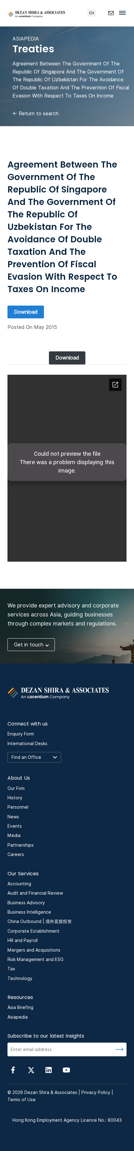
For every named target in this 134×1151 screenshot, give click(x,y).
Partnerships (20, 845)
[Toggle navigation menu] (124, 12)
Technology (19, 978)
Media (14, 835)
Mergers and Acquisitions (33, 950)
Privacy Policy (95, 1092)
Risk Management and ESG (35, 959)
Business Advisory (26, 902)
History (14, 797)
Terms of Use (21, 1099)
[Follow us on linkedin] (48, 1070)
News (13, 816)
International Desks (27, 743)
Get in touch (28, 645)
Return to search (35, 114)
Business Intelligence (29, 912)
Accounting (19, 883)
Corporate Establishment (33, 931)
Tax (11, 968)
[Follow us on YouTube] (66, 1070)
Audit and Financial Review (35, 893)
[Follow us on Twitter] (31, 1070)
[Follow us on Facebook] (13, 1070)
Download (25, 312)
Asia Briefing (20, 1007)
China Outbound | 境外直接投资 (39, 921)
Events (14, 826)
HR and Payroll (22, 940)
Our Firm (16, 788)
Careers (15, 854)
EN (91, 13)
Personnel (17, 807)
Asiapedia (17, 1017)
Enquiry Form (20, 733)
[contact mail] (111, 13)
